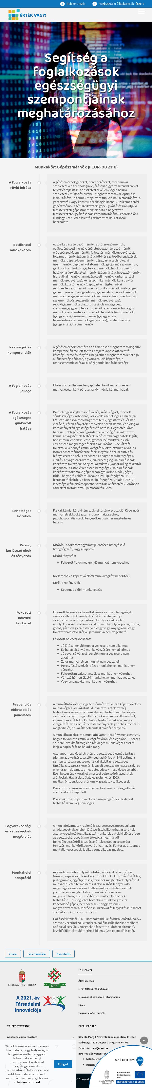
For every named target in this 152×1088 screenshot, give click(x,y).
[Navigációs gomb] (141, 11)
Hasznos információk (91, 1013)
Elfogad (63, 1064)
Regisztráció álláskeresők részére (121, 3)
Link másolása (37, 954)
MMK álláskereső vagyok (93, 989)
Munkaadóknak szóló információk (99, 997)
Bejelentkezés (75, 3)
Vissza (13, 954)
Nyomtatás (63, 954)
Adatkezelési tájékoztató (22, 1037)
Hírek (81, 1005)
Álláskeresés (86, 981)
